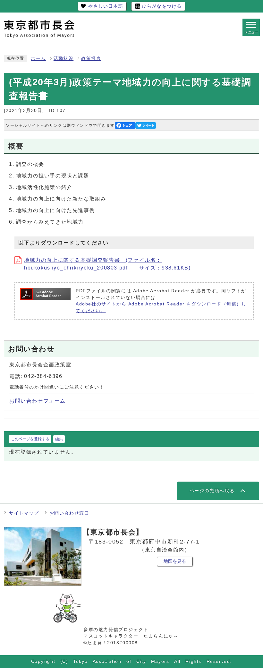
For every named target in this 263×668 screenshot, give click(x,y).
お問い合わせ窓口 (69, 513)
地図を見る (175, 561)
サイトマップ (24, 513)
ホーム (38, 58)
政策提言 (91, 58)
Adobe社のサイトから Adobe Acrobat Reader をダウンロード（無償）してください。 (161, 307)
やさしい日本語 (105, 6)
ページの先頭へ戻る (212, 490)
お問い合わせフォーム (37, 401)
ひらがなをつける (162, 6)
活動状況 (63, 58)
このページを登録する (30, 439)
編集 (59, 439)
